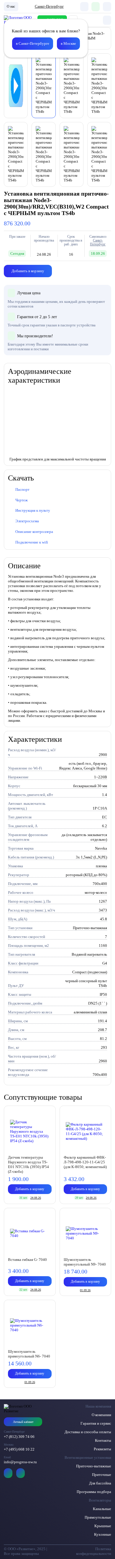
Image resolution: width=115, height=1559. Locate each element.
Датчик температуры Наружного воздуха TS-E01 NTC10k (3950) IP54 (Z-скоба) (28, 1164)
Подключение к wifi (31, 542)
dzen (20, 1473)
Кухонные (102, 1534)
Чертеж (21, 500)
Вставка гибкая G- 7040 (27, 1259)
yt (8, 1473)
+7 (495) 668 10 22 (19, 1449)
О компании (101, 1415)
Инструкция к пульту (32, 510)
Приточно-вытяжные (93, 1466)
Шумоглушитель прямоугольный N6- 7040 (29, 1353)
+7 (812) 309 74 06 (19, 1436)
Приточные (101, 1474)
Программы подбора (94, 1491)
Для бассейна (100, 1483)
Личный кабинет (23, 1421)
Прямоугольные (98, 1517)
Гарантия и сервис (95, 1423)
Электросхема (27, 521)
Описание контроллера (34, 531)
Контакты (103, 1440)
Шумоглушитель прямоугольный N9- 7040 (85, 1261)
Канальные (102, 1509)
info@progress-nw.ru (20, 1462)
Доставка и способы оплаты (88, 1432)
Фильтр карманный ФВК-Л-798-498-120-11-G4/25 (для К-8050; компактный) (85, 1162)
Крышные (102, 1526)
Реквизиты (102, 1449)
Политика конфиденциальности (93, 1551)
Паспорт (22, 489)
